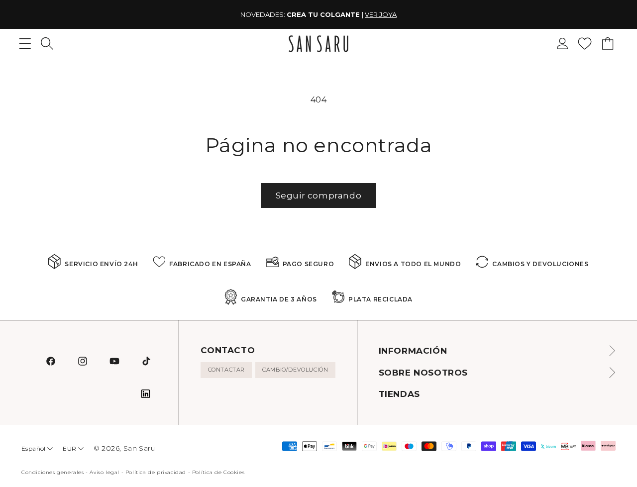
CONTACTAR (226, 369)
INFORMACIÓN (413, 351)
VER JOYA (381, 14)
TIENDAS (399, 394)
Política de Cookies (218, 472)
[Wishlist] (584, 43)
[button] (47, 43)
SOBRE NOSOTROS (423, 373)
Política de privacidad (155, 472)
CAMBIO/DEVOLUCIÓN (295, 369)
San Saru (139, 448)
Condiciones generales (52, 472)
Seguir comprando (319, 195)
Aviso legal (104, 472)
